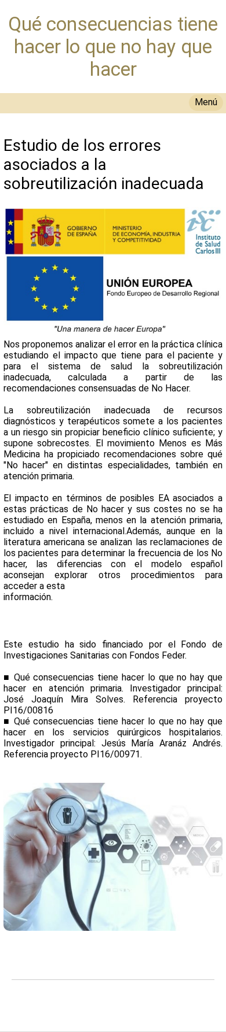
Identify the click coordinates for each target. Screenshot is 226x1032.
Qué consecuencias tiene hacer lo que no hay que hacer (113, 46)
